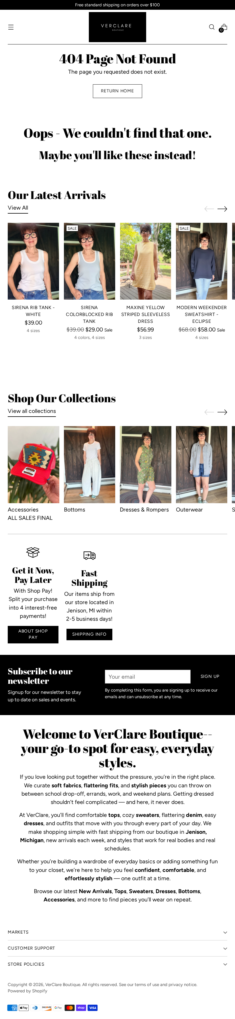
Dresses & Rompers (144, 509)
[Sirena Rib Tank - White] (33, 261)
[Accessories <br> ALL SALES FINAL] (33, 464)
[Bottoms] (89, 464)
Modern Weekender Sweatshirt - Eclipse (202, 314)
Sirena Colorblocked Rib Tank (89, 314)
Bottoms (74, 509)
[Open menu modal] (11, 27)
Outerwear (189, 509)
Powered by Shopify (27, 990)
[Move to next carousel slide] (222, 209)
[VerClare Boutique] (117, 27)
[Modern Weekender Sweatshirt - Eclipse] (201, 261)
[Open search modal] (212, 27)
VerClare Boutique (62, 984)
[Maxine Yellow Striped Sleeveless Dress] (145, 261)
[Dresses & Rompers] (145, 464)
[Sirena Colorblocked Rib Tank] (89, 261)
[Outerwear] (202, 464)
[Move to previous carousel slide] (209, 209)
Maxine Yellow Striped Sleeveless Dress (145, 314)
